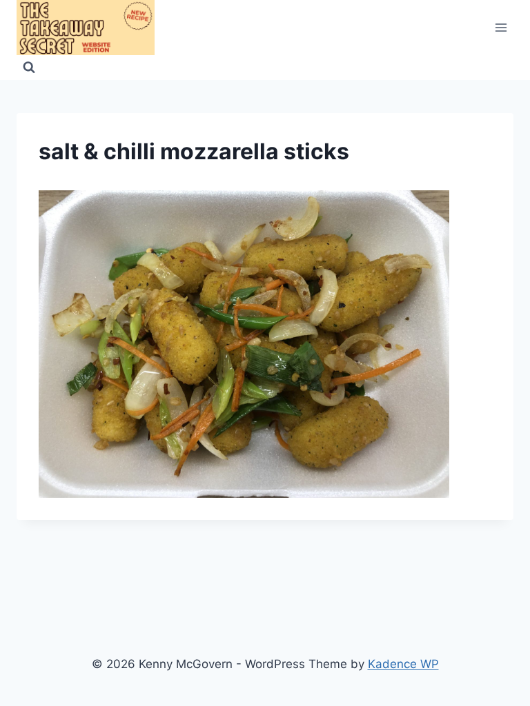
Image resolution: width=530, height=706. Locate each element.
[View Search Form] (29, 67)
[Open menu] (500, 27)
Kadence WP (403, 664)
